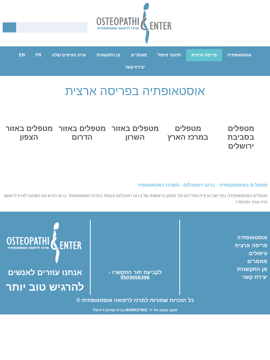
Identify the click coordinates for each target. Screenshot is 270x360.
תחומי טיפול (169, 55)
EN (22, 55)
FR (38, 55)
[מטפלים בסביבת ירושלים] (241, 111)
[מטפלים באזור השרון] (135, 111)
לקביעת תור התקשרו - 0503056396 (135, 274)
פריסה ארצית (204, 55)
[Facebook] (203, 26)
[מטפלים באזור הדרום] (82, 111)
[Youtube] (232, 26)
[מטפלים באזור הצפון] (29, 111)
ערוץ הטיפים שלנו (69, 55)
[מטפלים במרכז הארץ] (188, 111)
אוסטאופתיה (239, 55)
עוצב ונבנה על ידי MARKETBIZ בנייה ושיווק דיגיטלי (135, 310)
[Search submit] (8, 27)
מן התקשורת (108, 55)
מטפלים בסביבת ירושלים (241, 137)
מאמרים (139, 55)
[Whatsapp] (246, 26)
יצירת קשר (135, 67)
